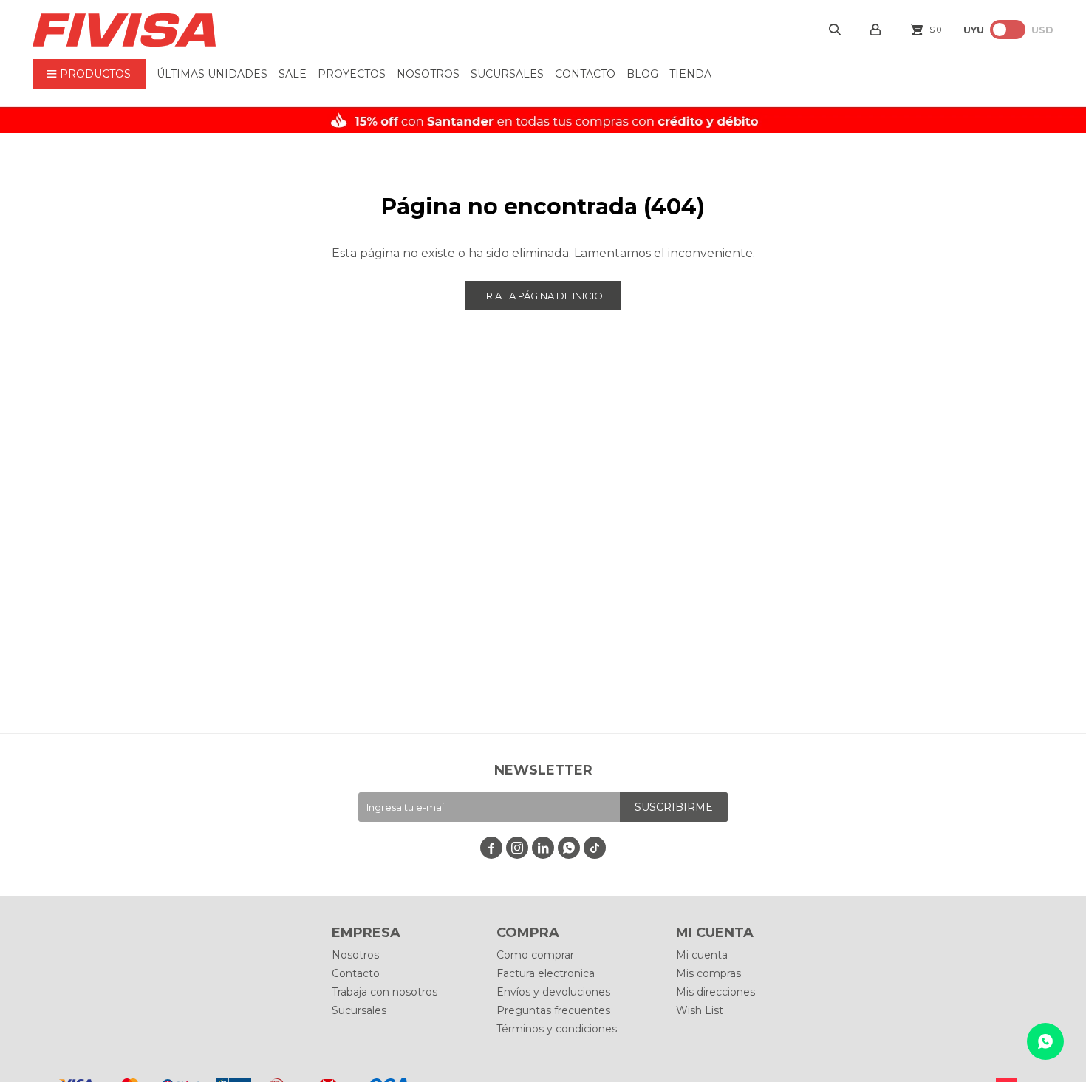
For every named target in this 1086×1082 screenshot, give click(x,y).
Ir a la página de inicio (543, 296)
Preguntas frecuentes (553, 1010)
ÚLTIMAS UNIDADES (212, 74)
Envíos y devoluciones (553, 991)
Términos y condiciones (556, 1028)
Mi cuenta (702, 955)
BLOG (642, 74)
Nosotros (428, 74)
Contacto (585, 74)
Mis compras (708, 973)
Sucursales (507, 74)
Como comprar (535, 955)
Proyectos (352, 74)
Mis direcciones (715, 991)
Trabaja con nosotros (384, 991)
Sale (293, 74)
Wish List (699, 1010)
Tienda (690, 74)
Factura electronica (545, 973)
